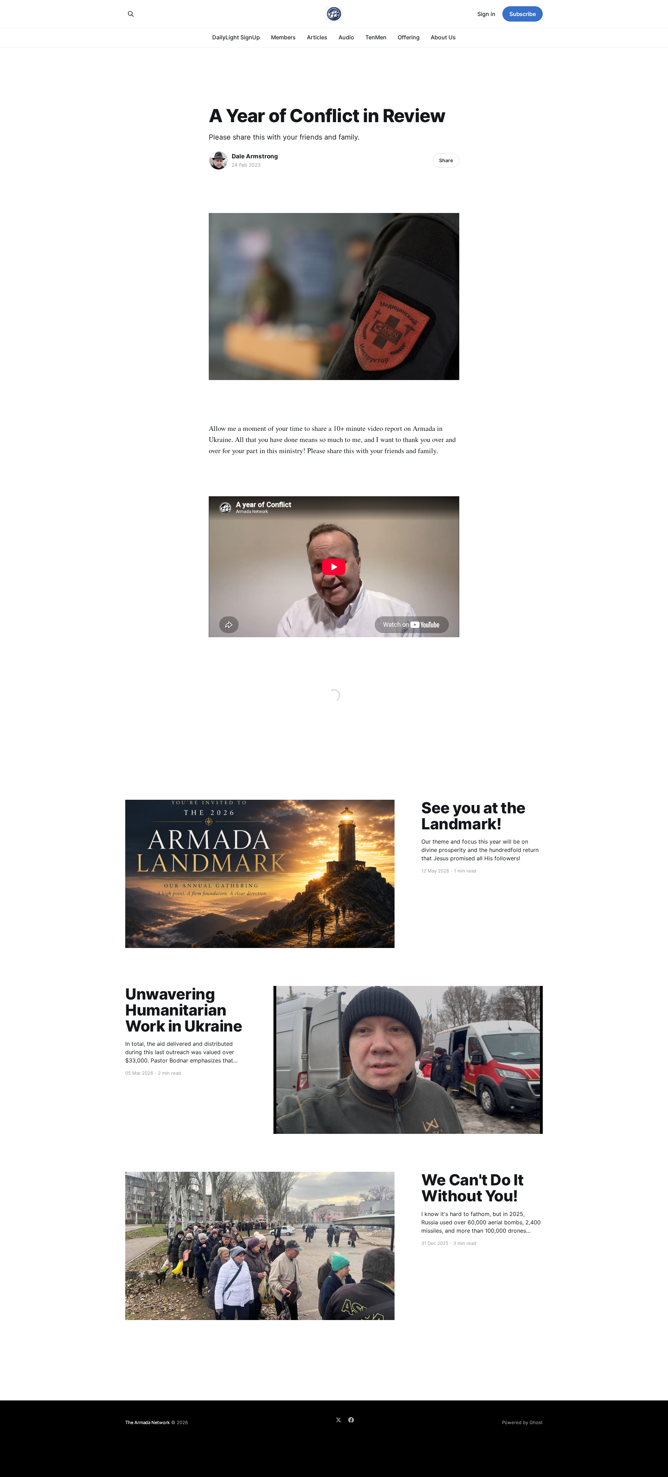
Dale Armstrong (255, 156)
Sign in (486, 13)
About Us (443, 37)
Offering (409, 37)
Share (446, 160)
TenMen (376, 37)
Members (283, 37)
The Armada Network (147, 1422)
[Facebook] (351, 1420)
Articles (317, 37)
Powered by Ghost (522, 1422)
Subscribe (522, 13)
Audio (346, 37)
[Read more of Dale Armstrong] (218, 160)
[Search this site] (130, 13)
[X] (338, 1420)
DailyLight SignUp (236, 37)
